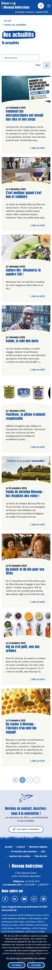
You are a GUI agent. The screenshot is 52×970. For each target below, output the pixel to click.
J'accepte (36, 965)
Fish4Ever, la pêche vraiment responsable (25, 416)
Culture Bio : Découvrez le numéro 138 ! (23, 272)
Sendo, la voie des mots (22, 341)
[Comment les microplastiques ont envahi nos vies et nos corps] (26, 90)
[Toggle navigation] (48, 6)
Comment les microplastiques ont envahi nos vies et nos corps (24, 115)
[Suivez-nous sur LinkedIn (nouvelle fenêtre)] (14, 899)
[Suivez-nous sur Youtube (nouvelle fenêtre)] (24, 899)
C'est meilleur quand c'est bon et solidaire (23, 195)
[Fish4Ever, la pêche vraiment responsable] (26, 393)
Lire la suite (38, 148)
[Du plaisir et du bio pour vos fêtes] (26, 548)
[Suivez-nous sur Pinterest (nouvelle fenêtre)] (43, 899)
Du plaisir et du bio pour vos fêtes (25, 571)
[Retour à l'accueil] (9, 3)
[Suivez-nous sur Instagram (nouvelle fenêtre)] (33, 899)
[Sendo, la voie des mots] (26, 319)
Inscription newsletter (28, 829)
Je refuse (16, 965)
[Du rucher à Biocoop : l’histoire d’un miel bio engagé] (26, 702)
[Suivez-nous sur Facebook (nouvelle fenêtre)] (5, 899)
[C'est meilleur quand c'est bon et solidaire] (26, 171)
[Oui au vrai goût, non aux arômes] (26, 625)
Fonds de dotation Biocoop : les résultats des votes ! (25, 494)
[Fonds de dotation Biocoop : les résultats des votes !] (26, 470)
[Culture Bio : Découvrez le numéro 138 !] (26, 248)
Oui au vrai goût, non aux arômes (23, 649)
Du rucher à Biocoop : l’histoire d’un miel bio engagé (21, 728)
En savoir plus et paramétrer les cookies (26, 958)
